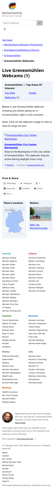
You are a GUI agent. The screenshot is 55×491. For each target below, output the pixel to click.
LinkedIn (26, 188)
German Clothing (36, 267)
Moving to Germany (37, 376)
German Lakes (8, 274)
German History (9, 257)
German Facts (35, 356)
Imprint (5, 481)
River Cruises (8, 333)
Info (31, 351)
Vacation (7, 315)
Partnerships (8, 465)
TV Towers (6, 307)
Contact (5, 455)
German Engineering (38, 330)
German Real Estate (37, 343)
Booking (6, 387)
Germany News (35, 382)
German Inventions (37, 257)
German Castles (9, 291)
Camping (6, 346)
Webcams (10, 97)
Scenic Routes (8, 284)
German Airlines (36, 362)
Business (33, 315)
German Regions (9, 261)
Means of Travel (9, 323)
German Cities (8, 267)
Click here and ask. (25, 439)
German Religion (36, 287)
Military (5, 362)
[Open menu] (4, 29)
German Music (35, 274)
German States (8, 264)
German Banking (36, 340)
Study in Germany (37, 369)
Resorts (5, 337)
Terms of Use (8, 475)
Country (6, 253)
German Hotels (8, 398)
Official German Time (11, 462)
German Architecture (11, 311)
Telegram (27, 183)
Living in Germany (37, 372)
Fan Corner (7, 459)
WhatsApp (11, 183)
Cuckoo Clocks (35, 284)
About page (20, 422)
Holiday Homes (8, 340)
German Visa (7, 366)
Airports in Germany (38, 359)
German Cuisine (36, 271)
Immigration (34, 379)
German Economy (36, 320)
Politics (6, 351)
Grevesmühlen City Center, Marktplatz (20, 146)
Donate (5, 468)
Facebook (11, 188)
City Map (10, 93)
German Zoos (8, 330)
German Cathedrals (11, 294)
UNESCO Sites (8, 287)
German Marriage (10, 382)
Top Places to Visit (10, 281)
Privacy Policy (8, 478)
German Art (34, 281)
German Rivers (8, 277)
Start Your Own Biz (37, 333)
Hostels (5, 343)
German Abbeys (9, 297)
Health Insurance (10, 392)
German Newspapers (11, 372)
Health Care (7, 376)
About (4, 452)
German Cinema (36, 277)
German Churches (10, 304)
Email (39, 188)
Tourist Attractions (10, 320)
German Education (10, 369)
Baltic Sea (35, 224)
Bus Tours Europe (10, 395)
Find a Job (33, 337)
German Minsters (10, 301)
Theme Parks (8, 326)
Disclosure (6, 471)
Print (9, 193)
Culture (33, 253)
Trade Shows (34, 326)
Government (7, 359)
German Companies (37, 323)
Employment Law (9, 379)
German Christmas (37, 291)
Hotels (32, 93)
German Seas (8, 271)
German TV (33, 366)
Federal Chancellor (10, 356)
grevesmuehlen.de (35, 165)
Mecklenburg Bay (39, 228)
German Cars (34, 264)
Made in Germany (37, 261)
